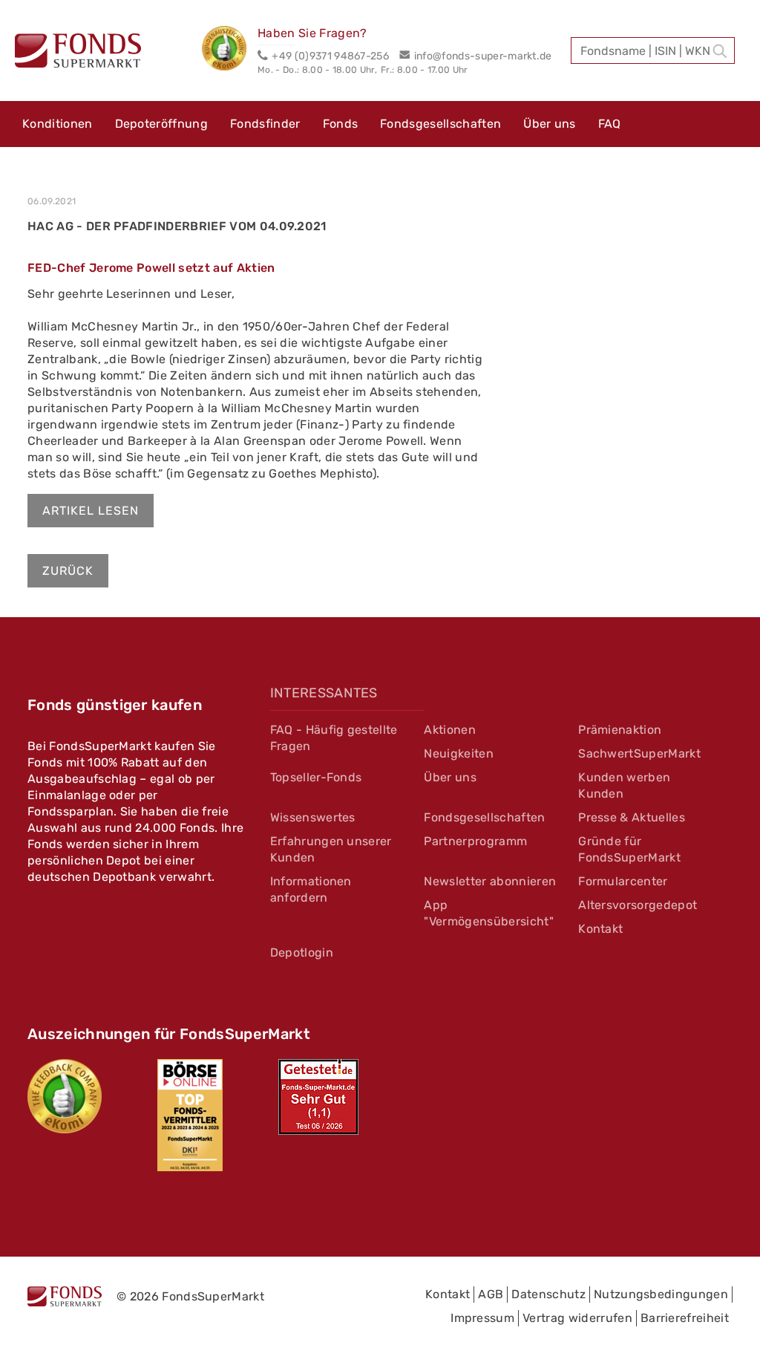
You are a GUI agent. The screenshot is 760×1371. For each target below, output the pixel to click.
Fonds (340, 124)
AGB (490, 1294)
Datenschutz (548, 1294)
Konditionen (57, 124)
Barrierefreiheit (685, 1318)
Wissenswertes (313, 817)
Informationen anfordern (311, 889)
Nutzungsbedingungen (661, 1294)
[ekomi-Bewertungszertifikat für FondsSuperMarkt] (64, 1096)
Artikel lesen (90, 511)
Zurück (68, 571)
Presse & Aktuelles (631, 817)
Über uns (549, 124)
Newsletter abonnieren (490, 881)
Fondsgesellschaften (440, 124)
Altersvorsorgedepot (637, 905)
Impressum (482, 1318)
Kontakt (600, 929)
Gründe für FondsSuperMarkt (629, 849)
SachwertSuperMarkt (639, 753)
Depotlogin (301, 952)
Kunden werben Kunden (624, 785)
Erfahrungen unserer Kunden (331, 849)
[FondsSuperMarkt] (78, 52)
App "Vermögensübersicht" (488, 913)
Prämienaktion (619, 730)
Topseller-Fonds (316, 777)
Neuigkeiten (459, 753)
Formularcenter (622, 881)
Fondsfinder (265, 124)
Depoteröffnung (161, 124)
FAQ (609, 124)
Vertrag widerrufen (577, 1318)
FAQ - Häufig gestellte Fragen (334, 738)
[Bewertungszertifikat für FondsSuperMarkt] (230, 50)
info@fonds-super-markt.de (482, 56)
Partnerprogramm (475, 841)
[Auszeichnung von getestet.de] (318, 1097)
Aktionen (450, 730)
